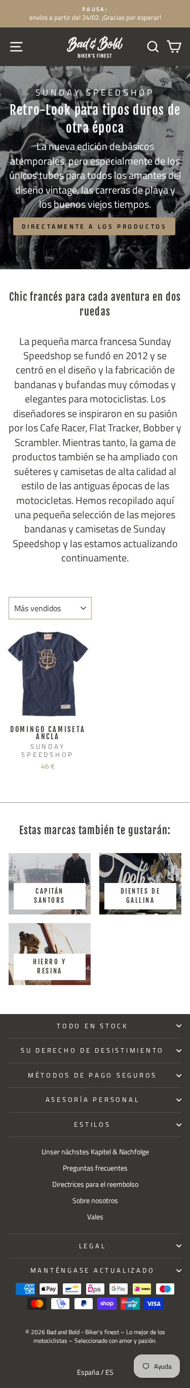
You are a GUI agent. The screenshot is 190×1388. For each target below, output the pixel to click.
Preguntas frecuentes (95, 1168)
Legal (92, 1246)
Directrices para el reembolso (95, 1184)
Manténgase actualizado (92, 1270)
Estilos (92, 1124)
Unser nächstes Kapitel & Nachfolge (95, 1151)
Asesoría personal (93, 1100)
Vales (95, 1216)
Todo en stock (92, 1026)
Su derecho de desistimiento (92, 1050)
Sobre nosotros (95, 1200)
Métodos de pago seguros (92, 1075)
